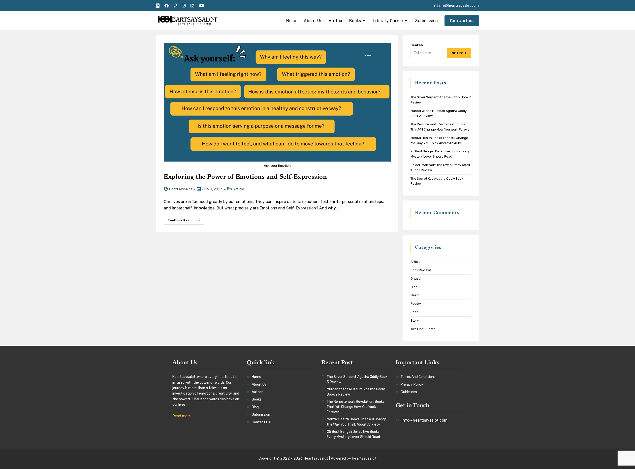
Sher (414, 312)
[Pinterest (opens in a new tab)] (175, 5)
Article (238, 189)
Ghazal (416, 278)
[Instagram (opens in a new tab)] (183, 5)
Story (415, 320)
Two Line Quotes (423, 329)
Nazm (415, 295)
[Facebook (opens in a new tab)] (166, 5)
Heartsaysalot (180, 189)
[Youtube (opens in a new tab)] (201, 5)
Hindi (414, 287)
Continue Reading (186, 219)
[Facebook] (425, 433)
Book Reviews (421, 270)
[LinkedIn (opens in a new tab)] (192, 5)
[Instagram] (433, 433)
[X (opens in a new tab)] (159, 5)
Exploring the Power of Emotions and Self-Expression (245, 177)
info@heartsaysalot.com (458, 5)
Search (417, 45)
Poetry (416, 303)
